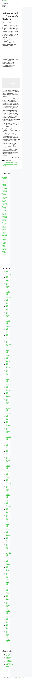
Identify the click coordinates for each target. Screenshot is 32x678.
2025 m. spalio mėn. (7, 332)
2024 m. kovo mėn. (7, 442)
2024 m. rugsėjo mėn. (8, 407)
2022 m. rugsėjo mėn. (8, 546)
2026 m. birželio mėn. (8, 285)
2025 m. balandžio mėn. (8, 366)
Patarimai (8, 657)
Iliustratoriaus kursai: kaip (10, 162)
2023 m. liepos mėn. (7, 488)
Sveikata (8, 660)
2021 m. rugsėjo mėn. (8, 593)
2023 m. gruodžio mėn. (8, 459)
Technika (8, 663)
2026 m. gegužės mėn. (8, 291)
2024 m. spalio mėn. (7, 401)
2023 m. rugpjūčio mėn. (8, 482)
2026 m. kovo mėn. (7, 303)
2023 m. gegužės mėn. (8, 500)
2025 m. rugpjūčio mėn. (8, 343)
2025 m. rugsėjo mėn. (8, 337)
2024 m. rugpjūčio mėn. (8, 413)
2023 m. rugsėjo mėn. (8, 477)
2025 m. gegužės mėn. (8, 361)
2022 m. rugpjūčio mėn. (8, 552)
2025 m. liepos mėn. (7, 349)
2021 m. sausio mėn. (7, 633)
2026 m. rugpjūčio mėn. (8, 274)
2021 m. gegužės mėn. (8, 610)
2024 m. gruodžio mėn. (8, 390)
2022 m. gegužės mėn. (8, 569)
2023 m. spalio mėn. (7, 471)
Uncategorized (9, 664)
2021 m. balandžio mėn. (8, 616)
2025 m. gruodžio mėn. (8, 320)
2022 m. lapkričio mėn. (8, 535)
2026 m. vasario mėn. (7, 308)
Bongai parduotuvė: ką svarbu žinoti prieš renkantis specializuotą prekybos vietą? (4, 246)
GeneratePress (20, 677)
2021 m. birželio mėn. (8, 604)
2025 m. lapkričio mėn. (8, 326)
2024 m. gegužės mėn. (8, 430)
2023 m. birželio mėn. (8, 494)
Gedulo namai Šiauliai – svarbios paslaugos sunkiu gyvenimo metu (4, 213)
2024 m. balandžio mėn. (8, 436)
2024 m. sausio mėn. (7, 453)
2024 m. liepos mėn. (7, 419)
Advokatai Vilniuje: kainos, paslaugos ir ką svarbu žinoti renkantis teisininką (4, 199)
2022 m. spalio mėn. (7, 540)
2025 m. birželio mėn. (8, 355)
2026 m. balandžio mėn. (8, 297)
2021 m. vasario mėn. (7, 627)
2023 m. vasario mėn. (7, 517)
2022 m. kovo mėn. (7, 575)
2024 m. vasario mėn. (7, 448)
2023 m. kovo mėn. (7, 511)
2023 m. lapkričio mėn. (8, 465)
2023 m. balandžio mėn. (8, 506)
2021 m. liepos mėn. (7, 598)
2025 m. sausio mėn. (7, 384)
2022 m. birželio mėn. (8, 564)
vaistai (7, 666)
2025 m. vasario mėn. (7, 378)
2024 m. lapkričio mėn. (8, 395)
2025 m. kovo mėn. (7, 372)
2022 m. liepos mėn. (7, 558)
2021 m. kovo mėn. (7, 622)
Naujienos (8, 655)
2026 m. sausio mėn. (7, 314)
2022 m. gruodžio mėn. (8, 529)
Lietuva (8, 654)
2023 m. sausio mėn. (7, 523)
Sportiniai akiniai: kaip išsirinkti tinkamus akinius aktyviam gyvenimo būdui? (4, 183)
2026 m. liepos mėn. (7, 279)
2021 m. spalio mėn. (7, 587)
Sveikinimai (9, 661)
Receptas (8, 658)
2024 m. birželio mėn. (8, 424)
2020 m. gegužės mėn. (8, 639)
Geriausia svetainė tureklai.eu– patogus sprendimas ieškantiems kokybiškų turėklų (4, 229)
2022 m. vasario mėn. (7, 581)
